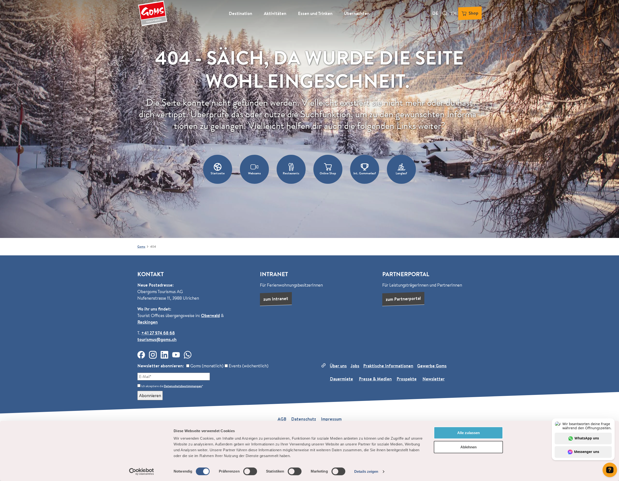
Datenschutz (303, 419)
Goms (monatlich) (206, 366)
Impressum (331, 419)
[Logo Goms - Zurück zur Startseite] (152, 13)
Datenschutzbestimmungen (183, 386)
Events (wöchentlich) (248, 366)
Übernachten (356, 13)
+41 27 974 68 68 (158, 333)
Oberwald (210, 315)
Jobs (355, 366)
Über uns (338, 366)
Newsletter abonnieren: (160, 366)
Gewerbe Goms (432, 366)
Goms (141, 246)
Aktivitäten (275, 13)
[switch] (250, 471)
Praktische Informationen (388, 366)
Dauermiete (341, 379)
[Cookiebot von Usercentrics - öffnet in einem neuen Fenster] (141, 471)
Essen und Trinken (315, 13)
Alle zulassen (468, 433)
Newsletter (433, 379)
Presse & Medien (375, 379)
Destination (240, 13)
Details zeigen (366, 471)
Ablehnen (468, 447)
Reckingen (147, 322)
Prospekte (407, 379)
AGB (282, 419)
